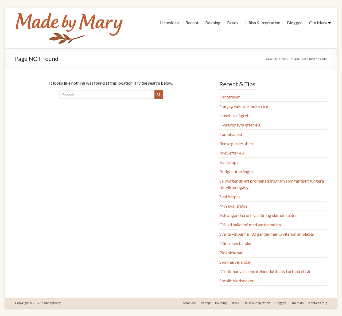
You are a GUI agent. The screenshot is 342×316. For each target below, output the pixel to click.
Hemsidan (169, 22)
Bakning (212, 22)
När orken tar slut (235, 243)
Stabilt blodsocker (236, 280)
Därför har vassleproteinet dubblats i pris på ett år (265, 271)
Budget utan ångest (237, 171)
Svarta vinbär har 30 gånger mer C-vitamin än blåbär (266, 233)
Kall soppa (229, 162)
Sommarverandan (235, 261)
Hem (282, 59)
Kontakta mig (317, 303)
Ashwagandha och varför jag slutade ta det (258, 215)
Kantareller (229, 96)
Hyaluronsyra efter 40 (239, 124)
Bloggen (294, 22)
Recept (192, 22)
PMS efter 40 (231, 152)
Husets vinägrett (234, 115)
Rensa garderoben (236, 143)
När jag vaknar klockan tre (243, 106)
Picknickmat (231, 252)
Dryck (233, 22)
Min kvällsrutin (233, 205)
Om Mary (318, 22)
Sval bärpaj (229, 196)
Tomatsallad (230, 134)
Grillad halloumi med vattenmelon (250, 224)
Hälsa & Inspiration (262, 22)
